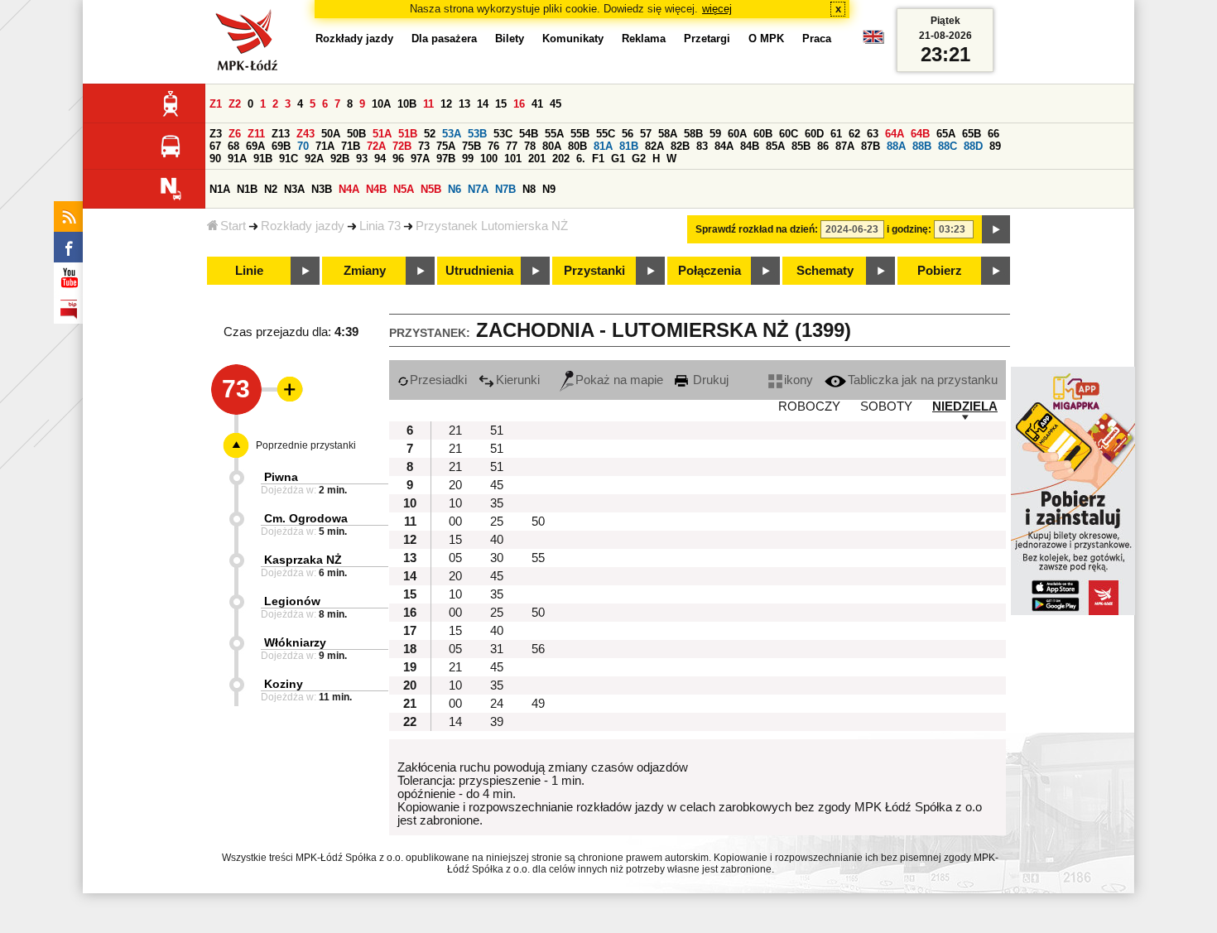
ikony (798, 380)
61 (836, 133)
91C (288, 158)
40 (496, 539)
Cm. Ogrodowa (306, 518)
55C (605, 133)
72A (376, 146)
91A (237, 158)
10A (381, 104)
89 (995, 146)
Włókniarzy (295, 642)
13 (464, 104)
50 (538, 521)
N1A (219, 189)
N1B (247, 189)
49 (538, 703)
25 (496, 521)
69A (255, 146)
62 (854, 133)
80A (551, 146)
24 (496, 703)
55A (554, 133)
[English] (873, 41)
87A (844, 146)
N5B (431, 189)
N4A (349, 189)
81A (603, 146)
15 (501, 104)
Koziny (283, 683)
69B (281, 146)
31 (496, 649)
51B (407, 133)
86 (823, 146)
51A (382, 133)
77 (511, 146)
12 (446, 104)
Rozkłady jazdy (302, 226)
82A (654, 146)
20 (455, 485)
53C (502, 133)
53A (451, 133)
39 (496, 722)
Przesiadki (438, 380)
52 (429, 133)
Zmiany (365, 270)
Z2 (234, 104)
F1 (598, 158)
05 (455, 558)
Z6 (234, 133)
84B (749, 146)
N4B (376, 189)
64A (894, 133)
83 (702, 146)
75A (445, 146)
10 (455, 503)
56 (627, 133)
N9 (549, 189)
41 (537, 104)
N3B (321, 189)
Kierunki (518, 380)
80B (577, 146)
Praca (816, 38)
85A (775, 146)
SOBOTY (886, 406)
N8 (529, 189)
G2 (639, 158)
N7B (505, 189)
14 (482, 104)
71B (350, 146)
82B (680, 146)
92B (339, 158)
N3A (294, 189)
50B (356, 133)
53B (477, 133)
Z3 (215, 133)
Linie (249, 270)
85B (801, 146)
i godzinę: (909, 229)
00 (455, 521)
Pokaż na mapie (619, 380)
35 (496, 503)
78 (530, 146)
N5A (403, 189)
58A (667, 133)
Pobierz (939, 270)
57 (646, 133)
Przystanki (594, 270)
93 (362, 158)
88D (973, 146)
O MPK (766, 38)
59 (715, 133)
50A (330, 133)
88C (947, 146)
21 (455, 430)
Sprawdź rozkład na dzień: (756, 229)
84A (724, 146)
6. (580, 158)
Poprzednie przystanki (306, 445)
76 (493, 146)
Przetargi (707, 38)
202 (561, 158)
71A (324, 146)
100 (489, 158)
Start (233, 226)
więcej (717, 8)
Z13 (281, 133)
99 (468, 158)
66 (993, 133)
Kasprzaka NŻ (303, 559)
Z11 (256, 133)
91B (262, 158)
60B (762, 133)
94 (380, 158)
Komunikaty (573, 38)
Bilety (509, 38)
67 (215, 146)
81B (628, 146)
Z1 (215, 104)
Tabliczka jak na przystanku (923, 380)
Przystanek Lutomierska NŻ (492, 226)
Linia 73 (380, 226)
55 (538, 558)
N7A (478, 189)
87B (870, 146)
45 (555, 104)
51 (496, 430)
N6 (454, 189)
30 (496, 558)
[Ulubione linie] (285, 389)
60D (814, 133)
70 (303, 146)
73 (424, 146)
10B (406, 104)
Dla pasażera (444, 38)
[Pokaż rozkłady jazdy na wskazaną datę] (996, 229)
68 (233, 146)
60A (737, 133)
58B (693, 133)
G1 (618, 158)
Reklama (644, 38)
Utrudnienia (479, 270)
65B (971, 133)
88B (921, 146)
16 (519, 104)
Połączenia (709, 270)
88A (896, 146)
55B (579, 133)
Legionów (292, 601)
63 (872, 133)
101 (513, 158)
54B (528, 133)
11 (428, 104)
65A (945, 133)
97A (420, 158)
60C (788, 133)
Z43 (305, 133)
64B (920, 133)
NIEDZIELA (965, 406)
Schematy (825, 270)
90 (215, 158)
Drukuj (709, 380)
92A (314, 158)
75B (471, 146)
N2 (270, 189)
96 (398, 158)
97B (445, 158)
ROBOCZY (809, 406)
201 (537, 158)
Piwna (281, 476)
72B (401, 146)
